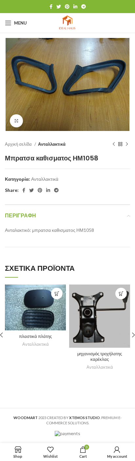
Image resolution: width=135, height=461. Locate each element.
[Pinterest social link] (67, 6)
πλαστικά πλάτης (35, 336)
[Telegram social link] (83, 6)
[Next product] (127, 144)
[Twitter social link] (58, 6)
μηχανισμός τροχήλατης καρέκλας (99, 356)
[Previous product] (113, 144)
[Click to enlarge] (16, 120)
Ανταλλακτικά (52, 144)
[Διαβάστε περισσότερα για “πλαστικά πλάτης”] (57, 293)
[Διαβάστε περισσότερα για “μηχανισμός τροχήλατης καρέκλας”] (121, 293)
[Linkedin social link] (75, 6)
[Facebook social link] (51, 6)
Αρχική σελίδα (19, 144)
